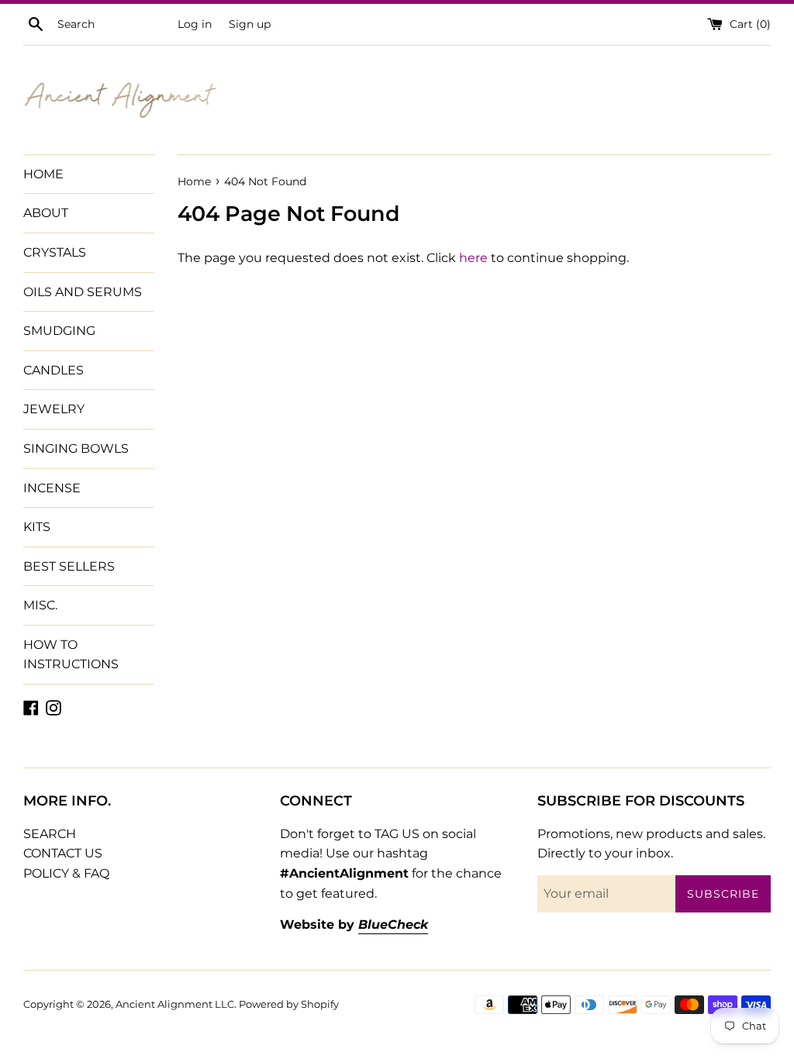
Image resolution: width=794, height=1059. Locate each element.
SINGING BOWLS (76, 448)
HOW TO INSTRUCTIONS (71, 654)
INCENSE (52, 488)
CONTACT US (62, 853)
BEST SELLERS (69, 566)
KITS (36, 526)
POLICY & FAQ (66, 873)
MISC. (40, 605)
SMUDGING (59, 330)
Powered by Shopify (289, 1004)
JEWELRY (54, 409)
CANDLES (53, 370)
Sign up (250, 24)
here (473, 257)
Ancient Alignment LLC (175, 1004)
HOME (43, 174)
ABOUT (45, 212)
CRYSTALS (54, 252)
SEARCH (49, 833)
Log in (195, 24)
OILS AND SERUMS (82, 292)
